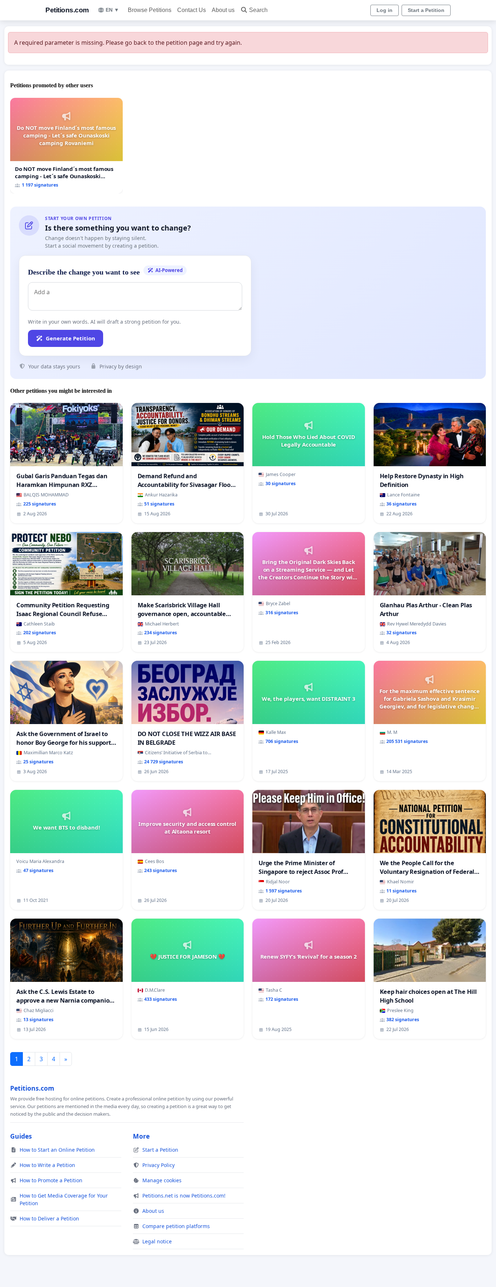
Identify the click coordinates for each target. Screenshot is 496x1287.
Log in (385, 10)
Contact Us (191, 10)
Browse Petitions (149, 10)
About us (223, 10)
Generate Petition (70, 338)
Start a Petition (426, 10)
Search (258, 10)
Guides (21, 1136)
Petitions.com (67, 10)
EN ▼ (112, 10)
